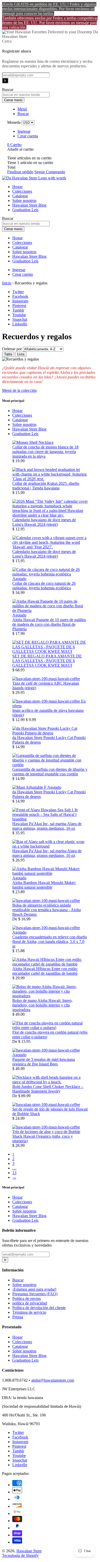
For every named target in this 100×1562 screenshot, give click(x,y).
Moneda (14, 122)
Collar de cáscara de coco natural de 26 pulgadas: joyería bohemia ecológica (44, 585)
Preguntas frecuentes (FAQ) (34, 1294)
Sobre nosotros (24, 200)
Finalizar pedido (20, 172)
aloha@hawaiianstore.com (52, 1380)
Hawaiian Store (29, 1551)
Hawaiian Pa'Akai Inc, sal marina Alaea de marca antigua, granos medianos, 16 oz (47, 825)
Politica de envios (26, 1298)
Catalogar (20, 196)
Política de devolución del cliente (39, 1308)
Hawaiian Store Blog (29, 205)
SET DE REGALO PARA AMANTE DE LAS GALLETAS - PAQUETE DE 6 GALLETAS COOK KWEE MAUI (47, 660)
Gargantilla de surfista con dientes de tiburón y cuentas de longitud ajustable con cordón (49, 771)
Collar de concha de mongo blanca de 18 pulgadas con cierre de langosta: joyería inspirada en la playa (45, 451)
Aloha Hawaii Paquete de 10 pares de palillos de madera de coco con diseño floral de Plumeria (49, 624)
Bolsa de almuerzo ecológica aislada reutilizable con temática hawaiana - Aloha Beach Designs (46, 910)
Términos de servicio (29, 1312)
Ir (5, 81)
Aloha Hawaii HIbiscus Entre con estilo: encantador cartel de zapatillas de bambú (45, 971)
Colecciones (22, 191)
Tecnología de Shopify (20, 1555)
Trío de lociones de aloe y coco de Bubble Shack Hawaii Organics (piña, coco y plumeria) (46, 1136)
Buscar (18, 1280)
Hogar (17, 186)
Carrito (14, 144)
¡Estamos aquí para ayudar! (34, 1289)
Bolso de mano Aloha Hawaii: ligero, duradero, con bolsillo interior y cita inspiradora (42, 1005)
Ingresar (24, 131)
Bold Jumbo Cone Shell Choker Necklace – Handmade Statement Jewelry (47, 1088)
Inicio (6, 283)
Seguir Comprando (49, 172)
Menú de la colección (19, 390)
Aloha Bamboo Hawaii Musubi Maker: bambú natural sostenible (44, 884)
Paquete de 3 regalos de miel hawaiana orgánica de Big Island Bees (43, 1061)
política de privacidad (29, 1303)
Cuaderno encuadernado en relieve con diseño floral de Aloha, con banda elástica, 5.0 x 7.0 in (49, 941)
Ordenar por (12, 349)
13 (14, 1172)
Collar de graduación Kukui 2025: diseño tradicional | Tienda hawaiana (45, 485)
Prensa (17, 1317)
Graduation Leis (25, 210)
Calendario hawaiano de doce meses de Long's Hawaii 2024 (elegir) (44, 522)
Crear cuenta (27, 136)
